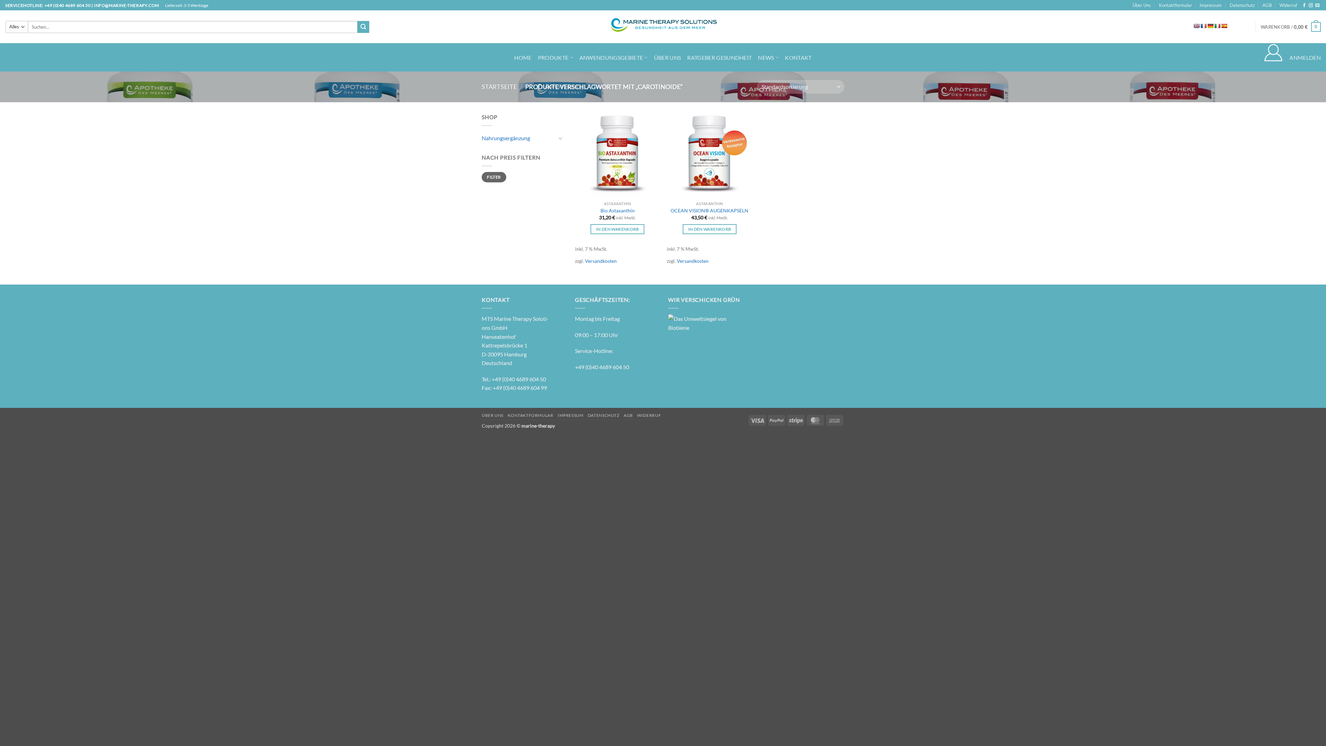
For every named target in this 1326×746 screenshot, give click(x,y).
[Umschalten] (560, 138)
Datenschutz (1242, 5)
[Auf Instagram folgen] (1311, 5)
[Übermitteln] (363, 27)
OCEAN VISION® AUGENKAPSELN (709, 210)
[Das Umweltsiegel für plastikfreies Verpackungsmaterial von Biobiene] (697, 322)
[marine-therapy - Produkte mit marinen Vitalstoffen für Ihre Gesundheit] (663, 26)
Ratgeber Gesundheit (719, 57)
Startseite (499, 86)
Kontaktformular (1175, 5)
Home (522, 57)
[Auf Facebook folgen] (1304, 5)
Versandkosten (601, 261)
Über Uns (1142, 5)
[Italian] (1217, 26)
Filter (494, 177)
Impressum (1211, 5)
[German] (1210, 26)
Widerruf (1288, 5)
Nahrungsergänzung (506, 138)
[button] (1291, 27)
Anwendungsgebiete (611, 57)
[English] (1196, 26)
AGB (1267, 5)
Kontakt (798, 57)
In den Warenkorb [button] (617, 229)
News (766, 57)
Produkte (553, 57)
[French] (1203, 26)
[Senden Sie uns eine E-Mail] (1317, 5)
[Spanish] (1224, 26)
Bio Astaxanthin (617, 210)
